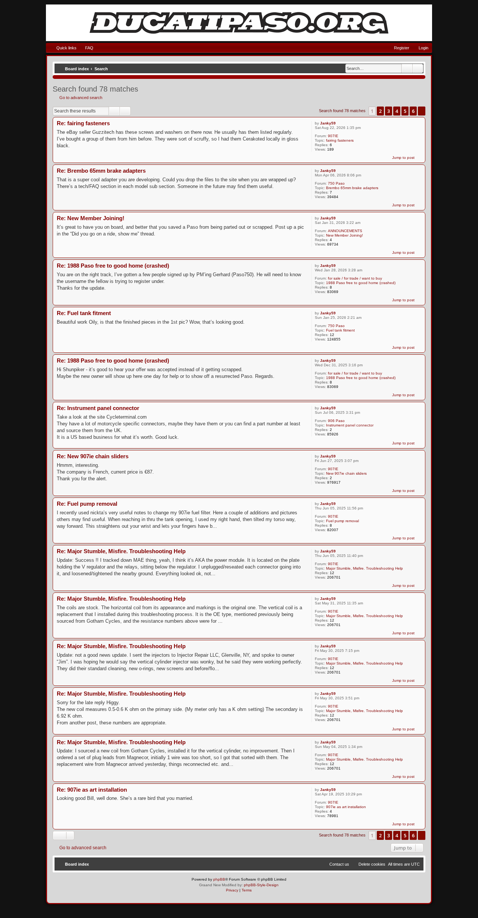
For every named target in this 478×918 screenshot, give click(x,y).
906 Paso (336, 421)
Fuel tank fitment (340, 330)
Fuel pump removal (342, 521)
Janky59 (328, 123)
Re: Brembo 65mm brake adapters (101, 170)
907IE (333, 136)
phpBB (219, 879)
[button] (421, 111)
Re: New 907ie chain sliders (92, 456)
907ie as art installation (346, 807)
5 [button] (405, 111)
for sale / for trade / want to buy (355, 278)
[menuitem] (85, 47)
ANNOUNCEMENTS (345, 231)
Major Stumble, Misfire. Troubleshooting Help (364, 568)
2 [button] (380, 111)
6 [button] (413, 111)
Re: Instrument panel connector (98, 408)
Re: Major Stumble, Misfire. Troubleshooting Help (121, 551)
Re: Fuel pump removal (87, 503)
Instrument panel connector (349, 425)
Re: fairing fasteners (83, 123)
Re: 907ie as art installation (92, 789)
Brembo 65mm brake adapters (352, 188)
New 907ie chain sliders (346, 473)
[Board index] (239, 22)
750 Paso (336, 183)
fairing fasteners (340, 140)
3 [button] (388, 111)
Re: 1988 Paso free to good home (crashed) (113, 265)
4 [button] (396, 111)
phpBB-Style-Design (261, 885)
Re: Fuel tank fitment (84, 313)
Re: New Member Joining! (90, 218)
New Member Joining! (344, 235)
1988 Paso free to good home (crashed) (360, 283)
